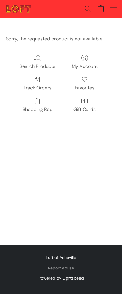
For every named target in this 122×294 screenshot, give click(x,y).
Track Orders (37, 88)
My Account (85, 66)
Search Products (37, 66)
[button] (19, 9)
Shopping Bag (37, 109)
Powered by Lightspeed (61, 278)
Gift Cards (84, 109)
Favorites (84, 88)
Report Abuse (61, 268)
